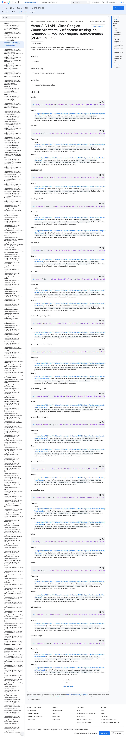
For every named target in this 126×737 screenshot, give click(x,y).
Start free (118, 8)
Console (96, 2)
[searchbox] (12, 17)
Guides (14, 12)
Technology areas (30, 2)
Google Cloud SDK (14, 8)
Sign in (122, 2)
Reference (23, 12)
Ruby (27, 8)
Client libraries (38, 8)
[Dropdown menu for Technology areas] (38, 2)
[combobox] (80, 2)
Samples (32, 12)
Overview (5, 12)
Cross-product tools (48, 2)
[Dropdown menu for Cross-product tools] (57, 2)
